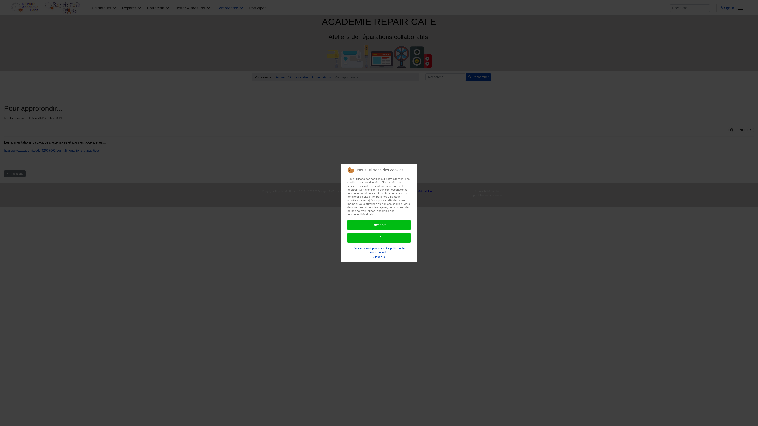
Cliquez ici (379, 256)
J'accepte (379, 225)
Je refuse (379, 238)
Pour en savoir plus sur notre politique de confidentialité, (379, 250)
